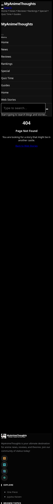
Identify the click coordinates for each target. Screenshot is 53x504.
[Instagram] (4, 471)
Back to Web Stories (26, 145)
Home (4, 10)
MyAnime (20, 3)
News (13, 10)
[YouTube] (4, 465)
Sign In (8, 7)
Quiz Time (6, 14)
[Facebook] (4, 458)
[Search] (2, 8)
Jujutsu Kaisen (14, 496)
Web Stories (8, 99)
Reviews (22, 10)
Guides (17, 14)
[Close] (2, 34)
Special (44, 10)
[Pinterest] (4, 477)
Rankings (33, 10)
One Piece (12, 492)
